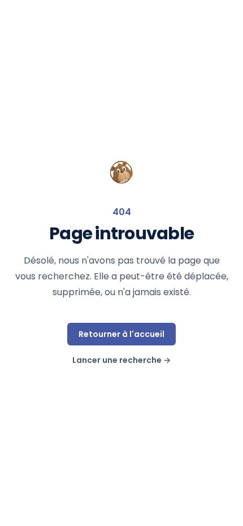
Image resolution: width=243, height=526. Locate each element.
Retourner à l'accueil (121, 334)
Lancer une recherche (121, 360)
